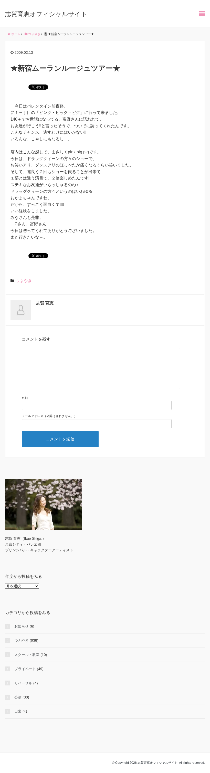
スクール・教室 (26, 655)
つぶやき (23, 281)
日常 (18, 711)
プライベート (25, 669)
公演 (18, 697)
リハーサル (23, 683)
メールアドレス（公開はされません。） (49, 416)
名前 (25, 398)
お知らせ (21, 626)
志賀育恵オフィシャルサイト (46, 13)
